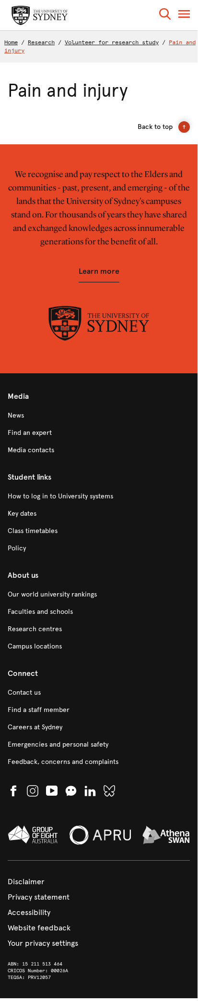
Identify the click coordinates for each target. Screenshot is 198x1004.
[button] (165, 15)
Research (41, 42)
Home (11, 42)
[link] (99, 415)
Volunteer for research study (112, 42)
